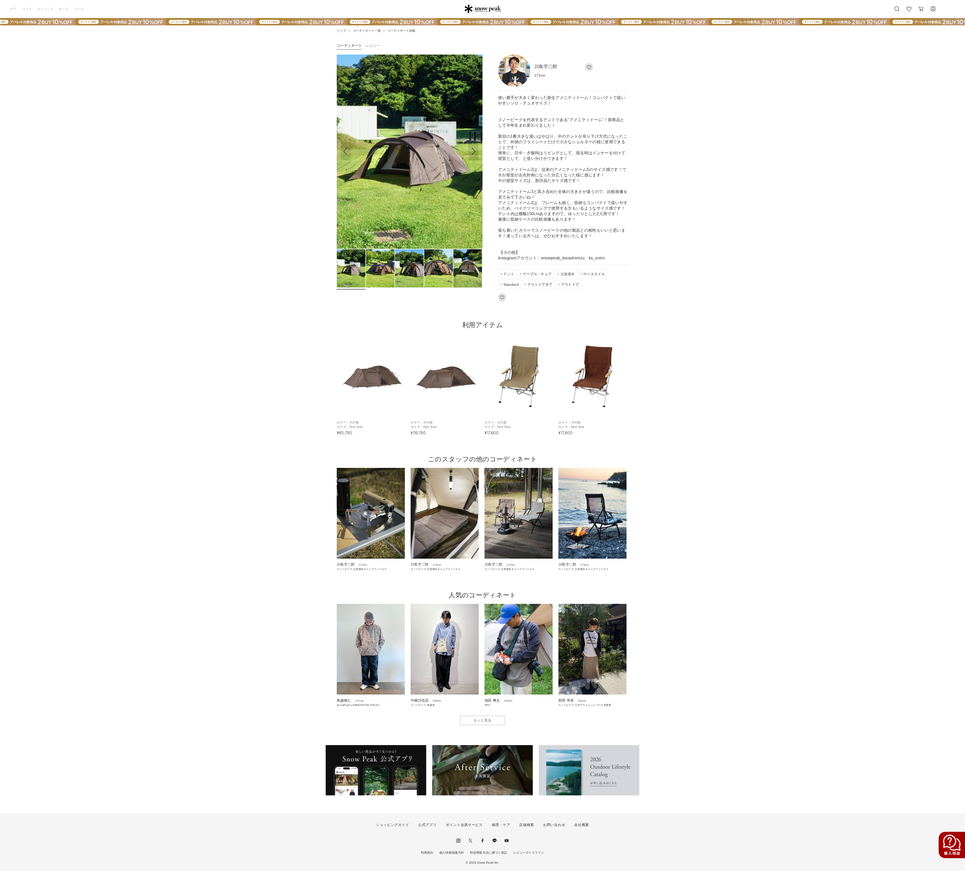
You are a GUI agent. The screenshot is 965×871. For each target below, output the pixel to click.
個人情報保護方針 (451, 852)
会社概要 (581, 825)
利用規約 (427, 852)
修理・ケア (501, 825)
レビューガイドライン (528, 852)
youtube (507, 841)
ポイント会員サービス (464, 825)
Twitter (470, 841)
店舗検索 (526, 825)
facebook (482, 841)
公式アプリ (427, 825)
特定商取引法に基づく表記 (488, 852)
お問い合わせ (554, 825)
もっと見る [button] (482, 720)
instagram (458, 841)
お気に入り (909, 11)
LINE (495, 841)
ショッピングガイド (392, 825)
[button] (473, 151)
